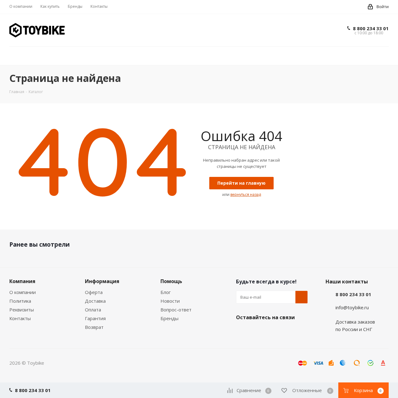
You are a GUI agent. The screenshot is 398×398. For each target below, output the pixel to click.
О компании (22, 292)
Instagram (273, 332)
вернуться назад (245, 194)
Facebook (258, 332)
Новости (170, 301)
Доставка (95, 301)
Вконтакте (242, 332)
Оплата (93, 309)
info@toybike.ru (352, 307)
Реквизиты (21, 309)
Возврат (94, 327)
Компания (22, 281)
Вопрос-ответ (176, 309)
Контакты (20, 318)
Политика (20, 301)
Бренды (169, 318)
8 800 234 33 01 (371, 28)
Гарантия (95, 318)
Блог (165, 292)
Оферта (94, 292)
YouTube (289, 332)
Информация (102, 281)
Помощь (171, 281)
